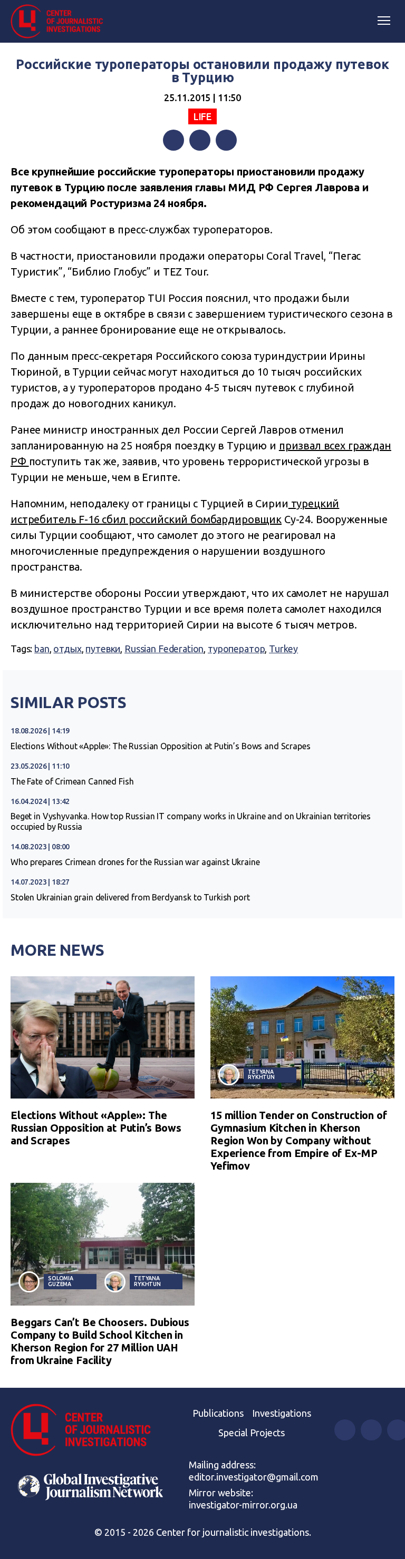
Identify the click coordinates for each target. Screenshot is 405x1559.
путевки (102, 648)
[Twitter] (199, 140)
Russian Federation (164, 648)
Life (202, 116)
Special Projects (251, 1432)
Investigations (281, 1413)
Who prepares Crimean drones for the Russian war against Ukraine (135, 862)
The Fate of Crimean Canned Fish (72, 781)
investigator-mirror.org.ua (243, 1504)
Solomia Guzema (60, 1281)
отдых (67, 648)
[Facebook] (173, 140)
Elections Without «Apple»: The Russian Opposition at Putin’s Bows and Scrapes (160, 746)
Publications (218, 1413)
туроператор (236, 648)
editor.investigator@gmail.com (254, 1477)
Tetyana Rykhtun (261, 1074)
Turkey (283, 648)
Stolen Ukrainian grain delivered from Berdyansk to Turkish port (130, 897)
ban (42, 648)
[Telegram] (226, 140)
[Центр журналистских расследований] (61, 21)
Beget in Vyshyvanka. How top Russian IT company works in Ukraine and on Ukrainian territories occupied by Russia (191, 821)
